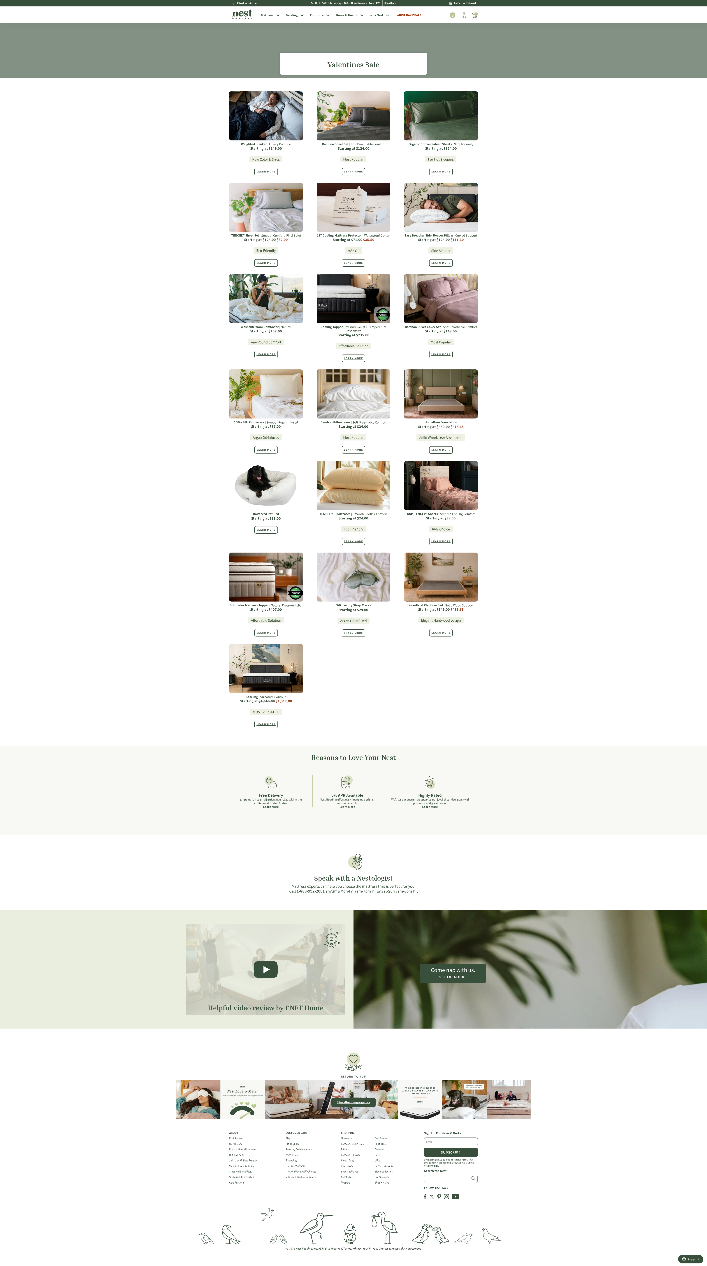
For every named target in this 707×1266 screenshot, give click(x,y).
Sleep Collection (384, 1171)
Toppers (345, 1182)
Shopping (348, 1133)
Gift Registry (292, 1144)
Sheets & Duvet (349, 1171)
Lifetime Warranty (295, 1166)
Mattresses (347, 1138)
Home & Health (347, 15)
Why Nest (376, 15)
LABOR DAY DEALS (408, 15)
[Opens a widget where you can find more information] (690, 1259)
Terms (347, 1248)
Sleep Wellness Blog (240, 1171)
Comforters (347, 1177)
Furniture (316, 15)
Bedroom (380, 1149)
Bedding (292, 15)
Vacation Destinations (241, 1166)
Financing (291, 1160)
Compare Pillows (350, 1155)
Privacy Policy (431, 1165)
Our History (235, 1144)
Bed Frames (381, 1138)
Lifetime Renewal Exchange (301, 1171)
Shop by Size (382, 1182)
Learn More (271, 806)
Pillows (345, 1149)
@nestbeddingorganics (353, 1102)
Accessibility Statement (406, 1248)
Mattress (267, 15)
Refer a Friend (237, 1155)
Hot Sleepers (382, 1177)
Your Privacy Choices (375, 1248)
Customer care (296, 1133)
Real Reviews (236, 1138)
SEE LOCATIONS (453, 977)
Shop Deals (390, 3)
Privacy (356, 1248)
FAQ (288, 1138)
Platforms (380, 1144)
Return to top (353, 1076)
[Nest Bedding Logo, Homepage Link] (243, 14)
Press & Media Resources (243, 1149)
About (233, 1133)
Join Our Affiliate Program (243, 1160)
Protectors (347, 1166)
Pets (377, 1155)
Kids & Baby (347, 1160)
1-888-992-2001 (311, 891)
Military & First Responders (301, 1177)
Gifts (377, 1160)
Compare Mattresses (352, 1144)
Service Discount (384, 1166)
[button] (353, 1063)
